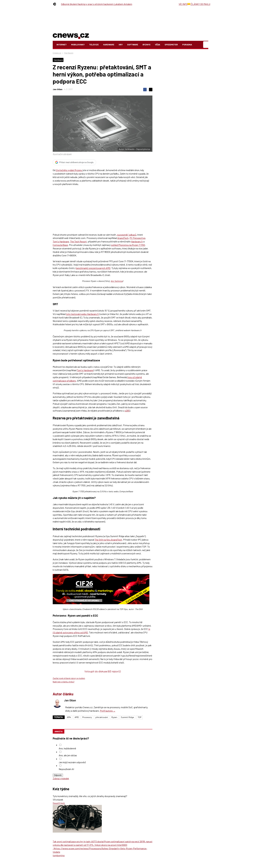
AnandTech (123, 238)
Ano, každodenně (67, 748)
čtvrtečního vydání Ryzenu (69, 170)
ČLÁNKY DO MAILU (200, 4)
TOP (139, 717)
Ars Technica (116, 281)
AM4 (69, 717)
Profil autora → (107, 710)
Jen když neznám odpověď (72, 762)
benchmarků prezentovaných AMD (93, 268)
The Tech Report (78, 241)
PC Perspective (137, 238)
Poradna (187, 44)
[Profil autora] (57, 703)
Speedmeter (171, 44)
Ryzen (114, 717)
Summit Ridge (127, 717)
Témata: (58, 717)
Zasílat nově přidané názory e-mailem (69, 678)
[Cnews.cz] (55, 4)
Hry (121, 44)
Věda (157, 44)
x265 (127, 410)
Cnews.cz (57, 53)
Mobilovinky (78, 44)
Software (132, 44)
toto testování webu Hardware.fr (82, 314)
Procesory (87, 717)
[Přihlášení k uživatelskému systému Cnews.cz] (206, 44)
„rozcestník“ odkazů (126, 234)
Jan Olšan (57, 89)
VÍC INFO (183, 4)
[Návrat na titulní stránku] (71, 35)
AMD (77, 717)
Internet (61, 44)
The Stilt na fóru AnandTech (108, 539)
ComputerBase (60, 244)
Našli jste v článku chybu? (63, 682)
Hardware (108, 44)
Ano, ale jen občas (68, 755)
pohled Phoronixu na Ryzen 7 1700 (128, 244)
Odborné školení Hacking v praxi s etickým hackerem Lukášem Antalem (96, 4)
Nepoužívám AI (66, 769)
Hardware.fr (137, 241)
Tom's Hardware (61, 241)
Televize (94, 44)
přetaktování (101, 717)
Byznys (146, 44)
